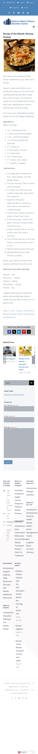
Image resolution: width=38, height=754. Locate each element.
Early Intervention (19, 531)
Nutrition (30, 495)
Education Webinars (7, 617)
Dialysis (18, 549)
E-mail (9, 416)
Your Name (11, 405)
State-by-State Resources (7, 578)
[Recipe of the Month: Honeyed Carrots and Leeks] (25, 347)
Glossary (6, 584)
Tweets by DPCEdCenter (14, 395)
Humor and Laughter (30, 539)
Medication (19, 536)
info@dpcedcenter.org (9, 522)
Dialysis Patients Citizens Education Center (18, 683)
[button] (4, 360)
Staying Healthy (29, 314)
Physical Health (29, 518)
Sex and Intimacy (30, 550)
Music (28, 545)
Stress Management (30, 531)
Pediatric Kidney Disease (18, 510)
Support (6, 571)
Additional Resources (7, 596)
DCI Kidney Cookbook (24, 116)
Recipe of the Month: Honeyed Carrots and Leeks (24, 364)
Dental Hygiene (9, 359)
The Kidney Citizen (9, 317)
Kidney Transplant (19, 544)
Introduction (19, 526)
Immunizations (19, 539)
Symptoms (19, 493)
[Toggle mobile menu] (34, 27)
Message (10, 427)
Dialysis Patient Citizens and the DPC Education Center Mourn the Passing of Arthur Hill (19, 592)
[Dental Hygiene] (9, 347)
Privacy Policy (23, 687)
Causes (18, 500)
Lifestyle (29, 491)
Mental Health (29, 524)
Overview (19, 490)
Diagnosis (19, 503)
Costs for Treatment (19, 554)
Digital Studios (23, 693)
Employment (30, 513)
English (23, 752)
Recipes (20, 314)
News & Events (29, 311)
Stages (17, 497)
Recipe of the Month (10, 314)
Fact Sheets (6, 589)
